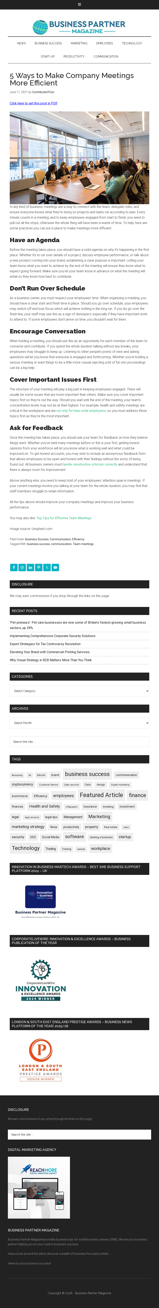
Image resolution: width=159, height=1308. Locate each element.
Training (66, 849)
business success (38, 544)
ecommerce (20, 796)
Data (88, 784)
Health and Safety (44, 806)
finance (137, 795)
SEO (33, 837)
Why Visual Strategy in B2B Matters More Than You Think (51, 660)
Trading (51, 849)
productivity (71, 827)
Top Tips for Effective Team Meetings (64, 518)
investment (127, 806)
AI (30, 775)
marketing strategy (28, 826)
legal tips (51, 817)
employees (63, 795)
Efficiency (78, 539)
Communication (60, 539)
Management (73, 817)
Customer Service (48, 784)
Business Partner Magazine (79, 27)
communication (61, 544)
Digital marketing (120, 784)
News (53, 827)
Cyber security (71, 784)
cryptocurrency (22, 784)
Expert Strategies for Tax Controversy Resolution (45, 644)
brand (55, 775)
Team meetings (83, 544)
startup (125, 837)
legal (15, 817)
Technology (26, 848)
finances (17, 806)
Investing (108, 806)
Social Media (50, 837)
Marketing (99, 816)
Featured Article (101, 795)
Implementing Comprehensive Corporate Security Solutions (53, 636)
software (74, 836)
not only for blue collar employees (81, 411)
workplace (100, 848)
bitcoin (41, 775)
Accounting (17, 775)
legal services (32, 817)
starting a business (101, 837)
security (18, 837)
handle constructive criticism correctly (90, 464)
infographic (72, 807)
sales (126, 827)
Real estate (110, 827)
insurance (90, 806)
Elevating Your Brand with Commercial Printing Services (50, 652)
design (101, 784)
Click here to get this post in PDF (34, 103)
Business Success (37, 539)
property (91, 827)
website (81, 849)
